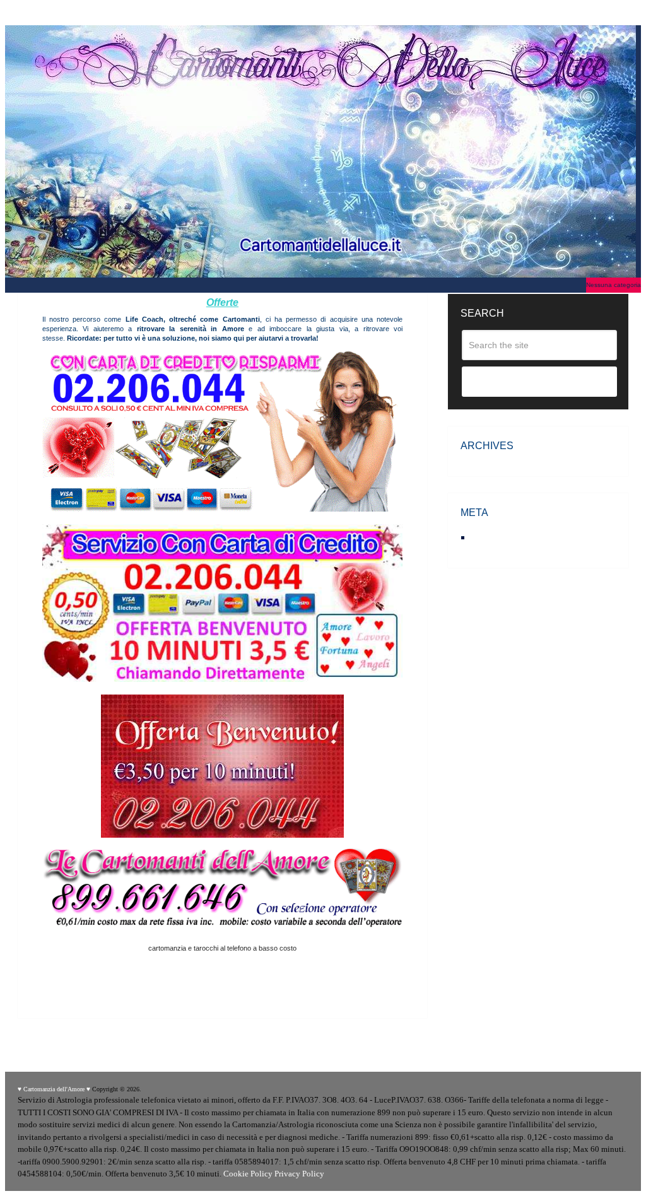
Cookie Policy (248, 1173)
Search (540, 382)
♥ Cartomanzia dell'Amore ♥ (54, 1089)
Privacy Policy (299, 1173)
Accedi (486, 537)
